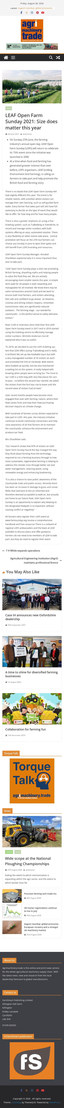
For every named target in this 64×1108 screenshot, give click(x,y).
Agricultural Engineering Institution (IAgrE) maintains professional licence (34, 560)
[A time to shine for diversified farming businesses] (32, 638)
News (9, 108)
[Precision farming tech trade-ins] (12, 896)
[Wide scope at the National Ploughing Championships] (32, 831)
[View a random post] (58, 57)
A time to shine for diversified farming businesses (31, 674)
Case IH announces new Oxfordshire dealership (30, 617)
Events (9, 852)
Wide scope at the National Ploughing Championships (28, 861)
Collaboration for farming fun (25, 729)
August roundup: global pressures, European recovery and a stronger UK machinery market (41, 927)
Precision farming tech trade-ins (40, 893)
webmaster (27, 134)
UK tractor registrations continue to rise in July (40, 909)
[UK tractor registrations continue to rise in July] (12, 912)
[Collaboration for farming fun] (32, 695)
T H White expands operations (23, 550)
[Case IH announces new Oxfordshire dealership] (32, 581)
